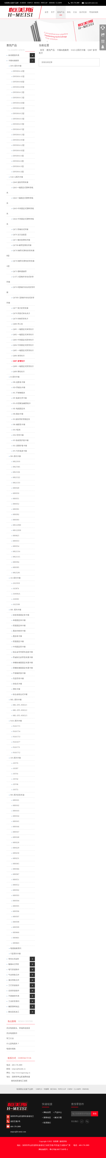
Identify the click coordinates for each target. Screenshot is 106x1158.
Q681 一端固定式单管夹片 (23, 329)
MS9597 (16, 917)
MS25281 (16, 573)
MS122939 (17, 530)
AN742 (15, 779)
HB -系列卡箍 (15, 610)
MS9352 (16, 504)
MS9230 (16, 853)
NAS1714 (16, 731)
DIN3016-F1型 (18, 129)
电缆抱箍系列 (15, 948)
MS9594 (16, 901)
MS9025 (16, 536)
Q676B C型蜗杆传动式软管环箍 (20, 300)
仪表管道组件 (13, 991)
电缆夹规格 (11, 1049)
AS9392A (16, 594)
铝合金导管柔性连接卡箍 (23, 652)
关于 (53, 12)
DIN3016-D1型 (18, 108)
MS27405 (16, 467)
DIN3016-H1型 (18, 140)
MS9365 (16, 864)
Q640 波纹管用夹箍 (20, 182)
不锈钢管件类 (13, 996)
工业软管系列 (13, 1001)
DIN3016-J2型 (18, 172)
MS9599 (16, 927)
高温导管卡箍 (18, 678)
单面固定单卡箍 (19, 620)
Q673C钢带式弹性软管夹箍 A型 (20, 263)
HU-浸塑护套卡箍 (20, 446)
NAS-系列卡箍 (16, 721)
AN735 (15, 763)
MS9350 (16, 493)
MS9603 (16, 943)
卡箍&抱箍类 (63, 50)
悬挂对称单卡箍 (19, 631)
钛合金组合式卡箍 (20, 694)
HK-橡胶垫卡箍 (19, 424)
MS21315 (16, 557)
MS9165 (16, 821)
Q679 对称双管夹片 (20, 319)
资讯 (69, 12)
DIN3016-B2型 (18, 82)
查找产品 (60, 12)
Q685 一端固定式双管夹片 (23, 350)
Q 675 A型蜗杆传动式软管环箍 (20, 279)
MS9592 (16, 890)
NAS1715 (16, 726)
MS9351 (16, 499)
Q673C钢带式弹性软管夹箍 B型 (20, 253)
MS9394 (16, 562)
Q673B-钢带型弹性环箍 (22, 245)
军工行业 (10, 1038)
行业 (75, 12)
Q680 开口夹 (18, 324)
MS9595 (16, 906)
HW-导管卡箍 (18, 435)
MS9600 (16, 932)
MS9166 (16, 827)
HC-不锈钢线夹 (19, 393)
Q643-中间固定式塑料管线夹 (20, 211)
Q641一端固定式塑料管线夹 (19, 190)
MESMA (53, 1089)
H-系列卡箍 (15, 377)
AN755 (15, 790)
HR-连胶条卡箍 (19, 382)
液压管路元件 (13, 980)
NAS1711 (16, 747)
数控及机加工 (13, 1012)
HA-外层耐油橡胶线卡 (22, 403)
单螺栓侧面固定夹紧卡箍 (23, 663)
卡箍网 (46, 1089)
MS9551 (16, 880)
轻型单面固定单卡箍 (21, 615)
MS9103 (16, 811)
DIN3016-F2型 (18, 124)
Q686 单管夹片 (19, 356)
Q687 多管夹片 (19, 361)
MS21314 (16, 551)
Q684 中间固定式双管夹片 (23, 345)
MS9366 (16, 869)
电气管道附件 (13, 969)
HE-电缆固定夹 (19, 409)
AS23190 (16, 604)
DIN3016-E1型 (18, 119)
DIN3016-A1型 (18, 76)
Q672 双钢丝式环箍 (20, 229)
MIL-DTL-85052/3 (20, 716)
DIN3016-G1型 (18, 135)
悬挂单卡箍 (17, 636)
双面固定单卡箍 (19, 626)
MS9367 (16, 874)
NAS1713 (16, 737)
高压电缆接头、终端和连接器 (18, 1028)
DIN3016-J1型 (18, 166)
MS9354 (16, 546)
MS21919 (16, 462)
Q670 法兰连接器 (19, 235)
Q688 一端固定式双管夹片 (23, 366)
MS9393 (16, 520)
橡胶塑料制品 (13, 1007)
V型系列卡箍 (15, 954)
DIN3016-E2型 (18, 113)
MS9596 (16, 911)
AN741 (15, 774)
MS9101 (16, 800)
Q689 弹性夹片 (19, 372)
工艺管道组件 (13, 985)
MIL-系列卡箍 (16, 700)
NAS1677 (16, 742)
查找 (94, 1114)
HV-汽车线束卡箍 (20, 451)
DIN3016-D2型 (18, 103)
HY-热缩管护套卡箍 (21, 440)
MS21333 (16, 483)
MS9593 (16, 895)
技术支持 (83, 12)
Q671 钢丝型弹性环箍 (21, 240)
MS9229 (16, 848)
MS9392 (16, 514)
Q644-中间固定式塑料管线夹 (20, 221)
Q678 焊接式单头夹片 (21, 313)
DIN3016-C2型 (18, 92)
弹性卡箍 (16, 689)
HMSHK (85, 1089)
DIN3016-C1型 (18, 98)
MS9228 (16, 842)
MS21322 (16, 477)
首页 (46, 12)
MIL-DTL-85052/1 (20, 705)
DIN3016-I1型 (18, 156)
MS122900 (17, 525)
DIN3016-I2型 (18, 161)
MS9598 (16, 922)
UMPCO (39, 1089)
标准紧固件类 (13, 55)
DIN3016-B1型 (18, 87)
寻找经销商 (93, 12)
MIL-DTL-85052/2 (20, 710)
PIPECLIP (62, 1089)
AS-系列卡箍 (15, 578)
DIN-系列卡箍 (15, 66)
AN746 (15, 784)
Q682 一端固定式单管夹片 (23, 335)
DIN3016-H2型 (18, 151)
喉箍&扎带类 (13, 964)
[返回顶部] (103, 48)
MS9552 (16, 885)
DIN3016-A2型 (18, 71)
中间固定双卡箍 (19, 647)
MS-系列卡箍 (15, 456)
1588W (70, 1089)
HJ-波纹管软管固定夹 (21, 419)
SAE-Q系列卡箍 (78, 50)
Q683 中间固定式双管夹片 (23, 340)
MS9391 (16, 509)
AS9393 (16, 599)
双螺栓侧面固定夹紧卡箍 (23, 668)
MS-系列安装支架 (17, 795)
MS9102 (16, 805)
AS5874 (16, 589)
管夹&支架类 (13, 959)
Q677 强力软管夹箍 (20, 308)
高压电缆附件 (11, 1033)
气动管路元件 (13, 975)
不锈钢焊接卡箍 (19, 673)
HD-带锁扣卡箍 (19, 387)
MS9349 (16, 488)
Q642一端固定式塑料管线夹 (19, 200)
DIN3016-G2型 (18, 145)
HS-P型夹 (17, 430)
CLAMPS (77, 1089)
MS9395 (16, 567)
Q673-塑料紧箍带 (20, 271)
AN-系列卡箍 (15, 758)
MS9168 (16, 837)
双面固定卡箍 (18, 641)
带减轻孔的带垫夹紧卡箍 (23, 657)
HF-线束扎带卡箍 (20, 398)
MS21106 (16, 472)
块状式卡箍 (17, 684)
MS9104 (16, 816)
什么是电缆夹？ (12, 1044)
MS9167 (16, 832)
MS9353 (16, 541)
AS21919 (16, 583)
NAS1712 (16, 753)
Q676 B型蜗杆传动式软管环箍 (20, 289)
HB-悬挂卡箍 (18, 414)
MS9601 (16, 938)
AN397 (15, 768)
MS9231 (16, 858)
